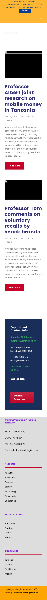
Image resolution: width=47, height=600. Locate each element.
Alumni (38, 7)
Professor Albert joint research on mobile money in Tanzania (23, 98)
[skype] (25, 384)
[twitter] (30, 384)
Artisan (8, 573)
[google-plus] (16, 384)
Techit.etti (30, 117)
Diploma (9, 564)
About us (9, 472)
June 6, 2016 (11, 117)
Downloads (10, 496)
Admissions (10, 477)
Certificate (10, 569)
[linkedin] (21, 384)
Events (30, 7)
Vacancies (10, 7)
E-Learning (10, 491)
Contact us (10, 500)
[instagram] (34, 384)
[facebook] (11, 384)
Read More (14, 165)
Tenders (21, 7)
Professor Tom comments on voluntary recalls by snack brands (23, 220)
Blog (9, 120)
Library (8, 486)
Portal (25, 10)
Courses (9, 482)
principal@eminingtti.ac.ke (24, 450)
